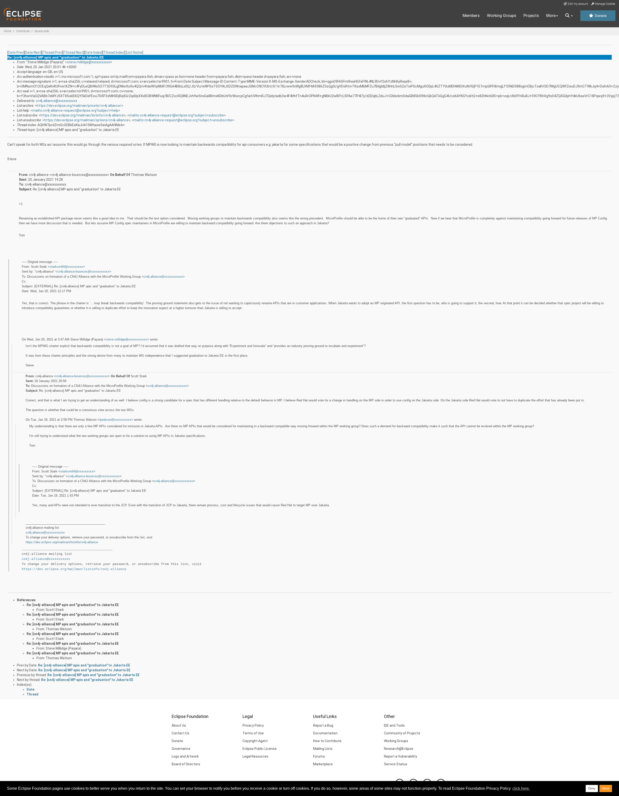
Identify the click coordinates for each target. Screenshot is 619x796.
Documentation (325, 733)
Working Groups (501, 15)
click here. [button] (521, 788)
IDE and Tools (394, 725)
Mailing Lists (322, 749)
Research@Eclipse (398, 749)
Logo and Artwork (185, 756)
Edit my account (577, 4)
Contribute (22, 31)
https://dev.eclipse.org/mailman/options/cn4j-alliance (86, 120)
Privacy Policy (253, 725)
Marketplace (323, 764)
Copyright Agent (255, 741)
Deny (591, 788)
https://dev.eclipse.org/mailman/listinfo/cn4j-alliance (82, 115)
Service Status (395, 764)
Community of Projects (402, 733)
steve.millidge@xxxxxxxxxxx (88, 62)
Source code (42, 31)
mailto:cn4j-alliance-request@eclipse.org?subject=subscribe (176, 115)
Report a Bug (323, 725)
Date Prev (15, 52)
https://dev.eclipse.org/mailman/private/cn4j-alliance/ (79, 106)
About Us (179, 725)
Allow (605, 788)
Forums (319, 756)
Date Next (33, 52)
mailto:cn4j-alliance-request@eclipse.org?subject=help (75, 110)
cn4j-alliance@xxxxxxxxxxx (56, 101)
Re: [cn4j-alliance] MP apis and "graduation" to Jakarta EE (73, 605)
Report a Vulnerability (400, 756)
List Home (134, 52)
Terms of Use (253, 733)
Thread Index (113, 52)
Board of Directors (186, 764)
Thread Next (73, 52)
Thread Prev (52, 52)
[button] (569, 15)
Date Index (93, 52)
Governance (181, 749)
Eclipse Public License (260, 749)
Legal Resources (255, 756)
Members (471, 15)
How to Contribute (327, 741)
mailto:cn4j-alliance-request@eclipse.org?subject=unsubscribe (183, 120)
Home (7, 31)
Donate (600, 16)
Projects (531, 15)
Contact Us (180, 733)
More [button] (551, 15)
